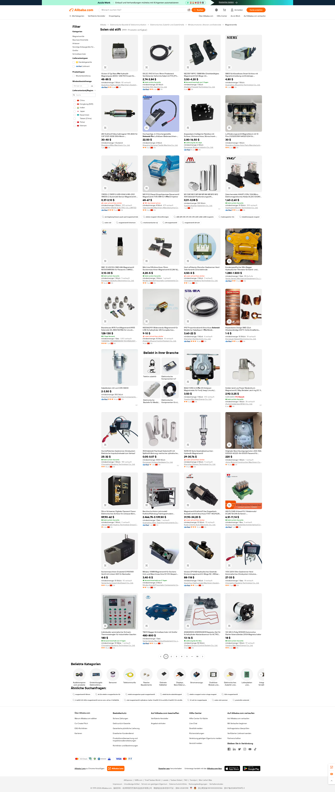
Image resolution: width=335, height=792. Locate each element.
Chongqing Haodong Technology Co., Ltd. (201, 281)
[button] (189, 9)
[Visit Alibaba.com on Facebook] (229, 749)
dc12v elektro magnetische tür (109, 694)
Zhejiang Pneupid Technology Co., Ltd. (199, 87)
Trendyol (193, 780)
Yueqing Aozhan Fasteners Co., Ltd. (198, 206)
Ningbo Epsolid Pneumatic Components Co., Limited (161, 281)
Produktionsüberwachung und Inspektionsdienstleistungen (125, 739)
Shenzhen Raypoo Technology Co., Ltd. (200, 464)
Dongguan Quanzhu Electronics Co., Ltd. (117, 281)
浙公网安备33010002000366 (210, 788)
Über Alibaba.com (82, 713)
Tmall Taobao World (152, 780)
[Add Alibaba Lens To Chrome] (115, 768)
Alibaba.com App (214, 768)
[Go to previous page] (160, 656)
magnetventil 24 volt (192, 223)
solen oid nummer (221, 700)
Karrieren (78, 733)
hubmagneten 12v (227, 217)
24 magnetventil (171, 223)
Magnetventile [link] (231, 25)
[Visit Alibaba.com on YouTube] (250, 749)
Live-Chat (193, 723)
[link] (331, 767)
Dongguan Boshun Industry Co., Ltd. (198, 147)
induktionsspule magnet (250, 217)
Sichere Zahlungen (120, 718)
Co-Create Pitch (81, 723)
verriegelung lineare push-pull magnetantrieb (121, 217)
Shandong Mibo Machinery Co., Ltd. (115, 145)
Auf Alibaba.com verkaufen (238, 718)
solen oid (108, 223)
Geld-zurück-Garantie (121, 723)
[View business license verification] (191, 788)
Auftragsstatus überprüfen (238, 728)
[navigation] (84, 341)
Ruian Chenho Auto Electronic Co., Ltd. (200, 525)
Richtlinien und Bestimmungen (125, 746)
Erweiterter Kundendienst (123, 733)
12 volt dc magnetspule (198, 700)
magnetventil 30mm (82, 694)
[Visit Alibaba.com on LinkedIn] (234, 749)
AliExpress (128, 780)
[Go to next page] (202, 656)
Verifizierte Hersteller (159, 718)
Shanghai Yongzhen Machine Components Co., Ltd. (119, 397)
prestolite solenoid (242, 700)
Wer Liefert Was (205, 780)
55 (197, 656)
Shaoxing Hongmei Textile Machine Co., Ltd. (160, 145)
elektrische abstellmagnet (172, 694)
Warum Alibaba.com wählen (86, 718)
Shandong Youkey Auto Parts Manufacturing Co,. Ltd (243, 145)
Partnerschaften (234, 738)
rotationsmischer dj (150, 223)
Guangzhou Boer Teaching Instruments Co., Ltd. (161, 523)
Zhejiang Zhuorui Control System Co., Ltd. (159, 341)
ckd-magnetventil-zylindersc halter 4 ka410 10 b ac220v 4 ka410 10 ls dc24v (154, 700)
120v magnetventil (231, 694)
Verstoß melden (195, 743)
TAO (185, 780)
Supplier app (164, 768)
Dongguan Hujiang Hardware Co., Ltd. (158, 462)
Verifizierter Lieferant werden (239, 733)
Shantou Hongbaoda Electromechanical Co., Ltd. (243, 525)
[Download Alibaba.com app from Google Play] (251, 768)
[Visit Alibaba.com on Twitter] (239, 749)
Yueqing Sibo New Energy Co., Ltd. (198, 399)
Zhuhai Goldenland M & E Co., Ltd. (238, 404)
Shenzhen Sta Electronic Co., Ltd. (197, 339)
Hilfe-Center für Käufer (198, 718)
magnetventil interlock (127, 223)
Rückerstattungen (196, 733)
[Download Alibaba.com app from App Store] (232, 768)
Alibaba (103, 25)
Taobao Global (176, 780)
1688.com (138, 780)
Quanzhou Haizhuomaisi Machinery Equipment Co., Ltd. (119, 85)
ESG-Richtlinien (81, 728)
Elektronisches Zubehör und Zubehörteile (167, 25)
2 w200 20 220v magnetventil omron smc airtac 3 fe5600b (97, 700)
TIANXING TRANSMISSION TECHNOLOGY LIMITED (119, 341)
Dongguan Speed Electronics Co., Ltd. (240, 339)
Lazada (165, 780)
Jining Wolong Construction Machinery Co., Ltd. (243, 462)
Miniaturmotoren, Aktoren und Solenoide (204, 25)
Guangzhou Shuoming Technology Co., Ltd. (242, 85)
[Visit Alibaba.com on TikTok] (255, 749)
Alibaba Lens (80, 768)
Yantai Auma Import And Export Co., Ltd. (117, 583)
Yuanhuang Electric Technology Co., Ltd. (241, 208)
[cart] (225, 10)
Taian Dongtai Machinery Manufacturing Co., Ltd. (161, 208)
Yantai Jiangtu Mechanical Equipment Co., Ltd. (243, 278)
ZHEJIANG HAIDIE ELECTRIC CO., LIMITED (118, 208)
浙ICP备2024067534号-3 (234, 788)
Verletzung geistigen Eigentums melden (205, 738)
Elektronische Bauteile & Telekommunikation (128, 25)
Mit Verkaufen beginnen (237, 723)
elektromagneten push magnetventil (141, 694)
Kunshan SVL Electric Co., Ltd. (155, 87)
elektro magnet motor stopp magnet (203, 694)
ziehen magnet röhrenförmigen (157, 217)
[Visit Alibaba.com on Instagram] (244, 749)
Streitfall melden (196, 728)
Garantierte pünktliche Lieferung (126, 728)
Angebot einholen (158, 723)
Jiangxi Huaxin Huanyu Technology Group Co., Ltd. (119, 525)
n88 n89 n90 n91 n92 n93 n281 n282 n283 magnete (195, 217)
